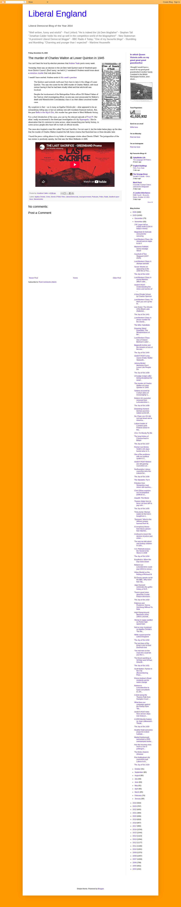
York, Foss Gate (138, 168)
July (136, 779)
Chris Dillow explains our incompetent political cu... (142, 493)
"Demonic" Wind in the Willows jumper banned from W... (142, 521)
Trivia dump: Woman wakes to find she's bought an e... (142, 514)
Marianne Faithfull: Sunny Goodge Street (141, 249)
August (137, 776)
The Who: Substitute (142, 325)
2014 (135, 836)
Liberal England (57, 13)
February (138, 795)
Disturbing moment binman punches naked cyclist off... (142, 411)
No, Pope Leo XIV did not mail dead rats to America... (143, 418)
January (138, 799)
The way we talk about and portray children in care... (143, 543)
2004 (135, 869)
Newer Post (33, 278)
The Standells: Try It (141, 480)
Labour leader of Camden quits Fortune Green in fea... (141, 427)
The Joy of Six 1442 (141, 274)
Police (101, 197)
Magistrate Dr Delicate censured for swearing (142, 234)
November (139, 222)
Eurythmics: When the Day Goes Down (142, 561)
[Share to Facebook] (70, 193)
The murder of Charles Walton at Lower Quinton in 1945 (143, 385)
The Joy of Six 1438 (141, 406)
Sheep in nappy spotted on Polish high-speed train (143, 622)
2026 (135, 212)
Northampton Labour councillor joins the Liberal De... (142, 471)
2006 (135, 863)
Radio (106, 197)
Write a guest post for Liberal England (142, 636)
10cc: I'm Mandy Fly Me (143, 433)
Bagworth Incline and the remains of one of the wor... (143, 347)
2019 (135, 819)
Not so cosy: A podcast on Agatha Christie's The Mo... (143, 629)
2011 (135, 846)
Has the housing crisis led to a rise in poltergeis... (142, 747)
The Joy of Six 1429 (141, 765)
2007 (135, 859)
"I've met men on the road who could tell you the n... (142, 653)
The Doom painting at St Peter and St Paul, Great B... (143, 660)
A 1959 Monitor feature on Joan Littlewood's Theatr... (143, 721)
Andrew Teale (74, 63)
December (139, 218)
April (137, 789)
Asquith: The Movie (141, 498)
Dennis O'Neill (56, 197)
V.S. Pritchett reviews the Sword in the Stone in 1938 (142, 551)
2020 (135, 816)
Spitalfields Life (139, 158)
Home (75, 278)
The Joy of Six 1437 (141, 444)
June (137, 782)
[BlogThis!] (64, 193)
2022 (135, 809)
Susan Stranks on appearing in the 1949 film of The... (142, 269)
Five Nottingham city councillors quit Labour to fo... (142, 759)
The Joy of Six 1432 (141, 640)
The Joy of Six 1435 (141, 509)
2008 (135, 856)
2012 (135, 843)
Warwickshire (38, 199)
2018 (135, 823)
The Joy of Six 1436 (141, 477)
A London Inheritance (141, 193)
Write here (134, 127)
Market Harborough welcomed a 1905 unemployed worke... (143, 739)
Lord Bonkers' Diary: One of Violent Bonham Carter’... (142, 340)
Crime (48, 197)
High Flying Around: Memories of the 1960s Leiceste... (141, 615)
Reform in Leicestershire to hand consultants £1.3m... (142, 689)
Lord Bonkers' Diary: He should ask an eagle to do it (143, 241)
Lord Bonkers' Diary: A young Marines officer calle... (142, 280)
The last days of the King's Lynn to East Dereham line (142, 645)
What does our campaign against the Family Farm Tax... (142, 705)
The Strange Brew (140, 174)
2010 (135, 849)
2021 (135, 813)
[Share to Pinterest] (72, 193)
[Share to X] (67, 193)
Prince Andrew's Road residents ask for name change (142, 680)
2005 (135, 866)
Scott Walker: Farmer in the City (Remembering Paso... (143, 672)
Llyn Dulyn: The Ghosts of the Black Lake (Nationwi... (143, 309)
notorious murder (37, 73)
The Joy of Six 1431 (141, 666)
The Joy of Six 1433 (141, 600)
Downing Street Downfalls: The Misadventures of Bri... (142, 331)
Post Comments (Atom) (47, 282)
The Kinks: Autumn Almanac (141, 753)
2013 (135, 839)
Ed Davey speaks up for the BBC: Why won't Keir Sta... (143, 580)
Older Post (117, 278)
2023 (135, 806)
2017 (135, 826)
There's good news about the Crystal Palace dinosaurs (142, 594)
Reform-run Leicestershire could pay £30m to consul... (143, 567)
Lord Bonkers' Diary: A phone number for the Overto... (142, 320)
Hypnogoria (84, 119)
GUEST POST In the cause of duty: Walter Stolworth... (143, 358)
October (138, 769)
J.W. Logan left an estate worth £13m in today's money (143, 227)
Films (63, 197)
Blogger (101, 889)
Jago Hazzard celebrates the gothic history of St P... (143, 587)
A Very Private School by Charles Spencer (143, 295)
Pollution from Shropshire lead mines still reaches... (143, 485)
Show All (150, 202)
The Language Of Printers (142, 160)
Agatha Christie (40, 197)
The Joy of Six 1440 (141, 353)
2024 (135, 803)
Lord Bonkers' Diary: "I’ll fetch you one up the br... (143, 302)
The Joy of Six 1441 (141, 314)
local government (85, 197)
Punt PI (90, 117)
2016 (135, 829)
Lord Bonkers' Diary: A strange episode (142, 262)
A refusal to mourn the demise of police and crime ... (143, 536)
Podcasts (95, 197)
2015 (135, 833)
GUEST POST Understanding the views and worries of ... (143, 288)
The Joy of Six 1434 (141, 556)
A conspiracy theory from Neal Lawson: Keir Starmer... (142, 529)
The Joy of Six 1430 (141, 727)
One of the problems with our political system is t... (142, 456)
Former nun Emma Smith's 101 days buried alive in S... (142, 449)
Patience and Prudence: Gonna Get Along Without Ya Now (143, 606)
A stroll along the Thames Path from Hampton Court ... (142, 697)
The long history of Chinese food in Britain (141, 438)
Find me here (135, 137)
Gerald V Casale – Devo (141, 176)
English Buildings (140, 166)
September (139, 772)
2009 (135, 853)
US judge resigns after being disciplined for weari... (143, 378)
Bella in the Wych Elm (45, 112)
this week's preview (69, 77)
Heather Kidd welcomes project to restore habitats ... (143, 732)
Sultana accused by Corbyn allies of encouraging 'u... (141, 393)
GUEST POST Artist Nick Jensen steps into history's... (142, 714)
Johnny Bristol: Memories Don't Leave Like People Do (142, 366)
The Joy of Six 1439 (141, 373)
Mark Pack (137, 183)
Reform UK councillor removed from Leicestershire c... (142, 400)
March (137, 792)
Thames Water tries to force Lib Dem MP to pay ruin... (143, 503)
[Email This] (62, 193)
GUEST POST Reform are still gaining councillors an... (142, 464)
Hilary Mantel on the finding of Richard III (143, 573)
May (136, 786)
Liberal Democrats (72, 197)
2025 (135, 215)
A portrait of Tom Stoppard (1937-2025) (141, 256)
